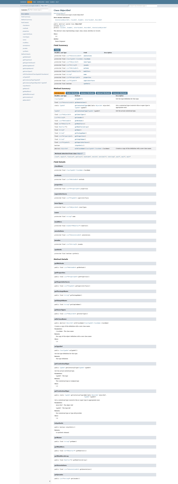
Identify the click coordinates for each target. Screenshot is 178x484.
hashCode (87, 156)
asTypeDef (78, 99)
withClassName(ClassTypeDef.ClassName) (35, 74)
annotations (26, 45)
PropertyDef (75, 77)
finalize (70, 156)
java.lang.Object (59, 13)
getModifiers (79, 123)
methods (25, 28)
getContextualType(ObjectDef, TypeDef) (35, 83)
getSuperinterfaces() (29, 62)
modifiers (25, 42)
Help (57, 2)
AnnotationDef (76, 56)
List (67, 56)
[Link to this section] (69, 45)
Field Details (25, 22)
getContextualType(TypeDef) (31, 80)
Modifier (76, 71)
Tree (34, 2)
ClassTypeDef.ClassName (74, 59)
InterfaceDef (89, 20)
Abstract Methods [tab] (103, 93)
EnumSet (69, 71)
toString (111, 156)
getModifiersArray (81, 127)
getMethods (78, 120)
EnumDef (80, 20)
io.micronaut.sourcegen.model (29, 5)
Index (47, 2)
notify (94, 156)
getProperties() (27, 60)
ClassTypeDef (59, 99)
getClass (78, 156)
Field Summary (25, 17)
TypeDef (73, 80)
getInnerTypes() (27, 71)
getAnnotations (80, 102)
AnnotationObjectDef (62, 20)
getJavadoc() (26, 100)
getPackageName (80, 133)
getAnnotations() (28, 97)
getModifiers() (27, 91)
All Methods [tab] (59, 93)
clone (56, 156)
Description (25, 14)
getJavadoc (78, 117)
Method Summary (26, 19)
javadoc (25, 48)
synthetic (25, 51)
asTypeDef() (26, 77)
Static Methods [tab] (72, 93)
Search (52, 2)
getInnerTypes (79, 114)
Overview (23, 2)
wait (117, 156)
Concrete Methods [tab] (119, 93)
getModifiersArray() (28, 94)
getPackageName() (28, 65)
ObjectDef (44, 5)
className (26, 25)
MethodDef (74, 68)
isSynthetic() (26, 85)
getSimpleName (79, 139)
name (24, 39)
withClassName (79, 148)
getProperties (79, 136)
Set (60, 123)
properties (26, 31)
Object (62, 26)
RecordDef (98, 20)
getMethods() (27, 57)
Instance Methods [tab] (87, 93)
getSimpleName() (28, 68)
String (73, 65)
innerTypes (26, 37)
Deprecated (40, 2)
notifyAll (102, 156)
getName (77, 130)
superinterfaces (27, 34)
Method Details (25, 54)
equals (63, 156)
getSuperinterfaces (81, 142)
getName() (26, 88)
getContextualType (81, 105)
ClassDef (74, 20)
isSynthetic (79, 145)
